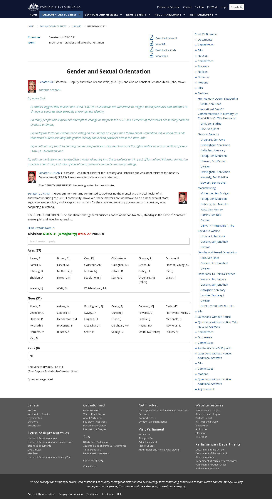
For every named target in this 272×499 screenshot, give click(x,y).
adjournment (206, 389)
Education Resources (95, 421)
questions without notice (214, 317)
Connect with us (148, 418)
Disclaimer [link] (92, 494)
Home (34, 14)
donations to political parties (216, 274)
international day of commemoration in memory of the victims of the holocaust (218, 113)
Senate (32, 410)
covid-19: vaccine (209, 231)
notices (203, 55)
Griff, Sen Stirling (211, 123)
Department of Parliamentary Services (217, 461)
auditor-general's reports (214, 348)
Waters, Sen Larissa (213, 279)
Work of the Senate (38, 414)
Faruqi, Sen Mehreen (214, 156)
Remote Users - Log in (208, 414)
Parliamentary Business (59, 14)
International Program (95, 429)
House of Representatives (42, 438)
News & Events (136, 14)
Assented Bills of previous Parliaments (104, 445)
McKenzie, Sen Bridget (215, 193)
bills (200, 50)
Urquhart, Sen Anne (213, 139)
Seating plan (34, 425)
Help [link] (119, 494)
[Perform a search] (241, 7)
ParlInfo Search (204, 418)
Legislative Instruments (96, 453)
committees (206, 45)
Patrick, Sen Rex (211, 215)
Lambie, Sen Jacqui (212, 295)
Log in (224, 7)
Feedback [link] (107, 494)
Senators (33, 421)
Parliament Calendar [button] (168, 7)
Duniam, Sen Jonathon (214, 241)
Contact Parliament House (153, 421)
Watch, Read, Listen (94, 414)
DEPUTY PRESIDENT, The (217, 225)
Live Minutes (35, 449)
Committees (90, 466)
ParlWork (212, 7)
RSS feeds (201, 436)
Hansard (76, 26)
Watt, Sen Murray (212, 209)
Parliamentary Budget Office (211, 464)
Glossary (200, 433)
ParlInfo (199, 7)
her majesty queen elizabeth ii (218, 98)
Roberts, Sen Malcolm (214, 204)
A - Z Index (201, 429)
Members (33, 453)
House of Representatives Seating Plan (49, 457)
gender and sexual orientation (217, 252)
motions (203, 82)
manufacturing (207, 188)
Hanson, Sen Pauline (213, 161)
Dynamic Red (35, 418)
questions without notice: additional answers (214, 355)
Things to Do (146, 438)
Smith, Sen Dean (211, 104)
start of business (206, 34)
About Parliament (168, 14)
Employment (202, 425)
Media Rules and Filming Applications (159, 449)
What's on (144, 434)
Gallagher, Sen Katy (213, 150)
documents (205, 39)
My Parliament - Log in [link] (207, 410)
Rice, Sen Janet (210, 129)
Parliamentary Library (94, 425)
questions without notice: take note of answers (218, 324)
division (205, 166)
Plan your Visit (146, 445)
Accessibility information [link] (41, 494)
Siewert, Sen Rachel (213, 182)
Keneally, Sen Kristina (214, 177)
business (203, 66)
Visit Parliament (201, 14)
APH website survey (207, 421)
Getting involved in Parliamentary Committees (164, 410)
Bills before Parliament (95, 442)
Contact (187, 7)
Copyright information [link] (71, 494)
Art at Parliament (148, 442)
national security (208, 134)
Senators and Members (101, 14)
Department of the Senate (210, 449)
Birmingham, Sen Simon (215, 145)
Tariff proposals (92, 449)
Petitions (144, 414)
